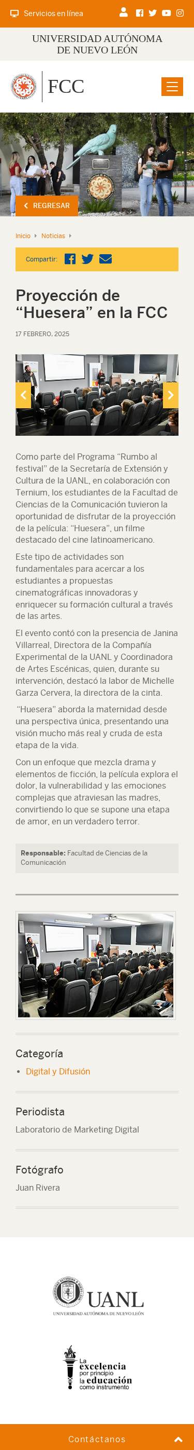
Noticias (53, 236)
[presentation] (23, 395)
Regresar (51, 206)
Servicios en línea (53, 13)
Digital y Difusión (58, 1071)
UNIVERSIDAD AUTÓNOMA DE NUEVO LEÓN (97, 44)
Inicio (23, 236)
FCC (66, 86)
